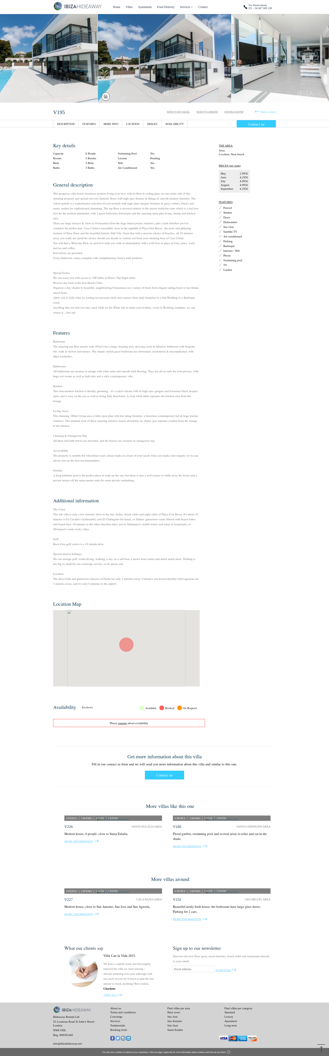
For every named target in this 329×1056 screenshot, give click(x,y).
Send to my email (178, 111)
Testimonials (117, 1025)
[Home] (77, 6)
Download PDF (234, 111)
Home (116, 7)
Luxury (228, 1016)
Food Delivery (166, 7)
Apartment (230, 1021)
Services (185, 7)
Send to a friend (207, 111)
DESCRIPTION (66, 124)
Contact (203, 7)
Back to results (268, 111)
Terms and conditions (123, 1012)
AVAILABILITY (174, 124)
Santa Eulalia (175, 1029)
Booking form (118, 1029)
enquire (122, 723)
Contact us (256, 124)
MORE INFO (111, 124)
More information (78, 841)
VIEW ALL (110, 994)
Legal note (167, 1052)
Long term (230, 1025)
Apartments (145, 7)
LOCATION (132, 124)
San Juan (172, 1025)
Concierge (116, 1016)
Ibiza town (173, 1012)
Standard (229, 1012)
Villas (129, 7)
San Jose (172, 1016)
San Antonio (174, 1021)
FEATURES (89, 124)
